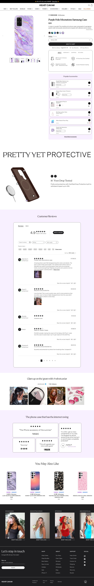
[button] (6, 9)
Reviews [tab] (20, 226)
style (49, 249)
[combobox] (38, 242)
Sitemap (60, 581)
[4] (13, 176)
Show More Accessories (70, 136)
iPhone (55, 36)
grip (45, 249)
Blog (57, 570)
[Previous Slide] (2, 36)
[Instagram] (88, 556)
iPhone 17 (44, 573)
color (20, 249)
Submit (13, 567)
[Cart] (92, 5)
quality (24, 249)
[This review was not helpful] (74, 283)
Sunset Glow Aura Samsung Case (35, 495)
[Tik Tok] (88, 565)
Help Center (73, 555)
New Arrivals (45, 564)
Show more (58, 249)
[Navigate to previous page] (39, 360)
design (40, 249)
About (59, 52)
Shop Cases (45, 555)
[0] (27, 200)
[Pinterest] (88, 562)
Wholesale (58, 567)
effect (35, 249)
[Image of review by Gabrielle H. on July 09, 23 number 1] (38, 274)
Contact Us (73, 561)
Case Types (59, 558)
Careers (58, 573)
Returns (80, 52)
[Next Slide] (44, 36)
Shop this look (26, 539)
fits (53, 249)
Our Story (58, 555)
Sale (43, 570)
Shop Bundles (45, 558)
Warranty (66, 52)
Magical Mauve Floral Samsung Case (82, 496)
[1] (17, 183)
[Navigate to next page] (55, 360)
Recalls (72, 573)
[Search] (89, 5)
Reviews (58, 561)
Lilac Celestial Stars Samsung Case (11, 496)
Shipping (73, 52)
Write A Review (58, 232)
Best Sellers (45, 561)
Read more (57, 269)
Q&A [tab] (27, 226)
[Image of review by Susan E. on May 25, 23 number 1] (38, 301)
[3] (33, 196)
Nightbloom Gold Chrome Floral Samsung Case (59, 496)
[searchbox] (23, 242)
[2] (24, 171)
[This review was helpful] (71, 283)
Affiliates (58, 564)
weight (30, 249)
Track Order (73, 558)
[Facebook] (88, 559)
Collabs (44, 567)
